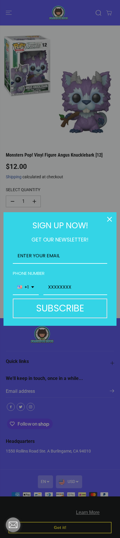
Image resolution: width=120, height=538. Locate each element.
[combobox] (26, 287)
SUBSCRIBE (60, 308)
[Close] (110, 219)
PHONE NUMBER (29, 273)
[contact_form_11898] (13, 525)
